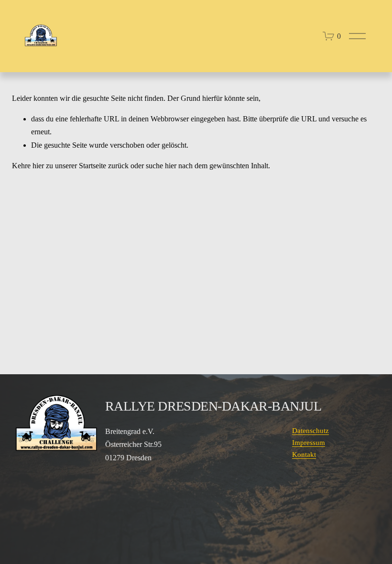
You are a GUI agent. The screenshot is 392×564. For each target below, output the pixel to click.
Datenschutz (310, 430)
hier (38, 166)
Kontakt (304, 454)
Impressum (308, 442)
